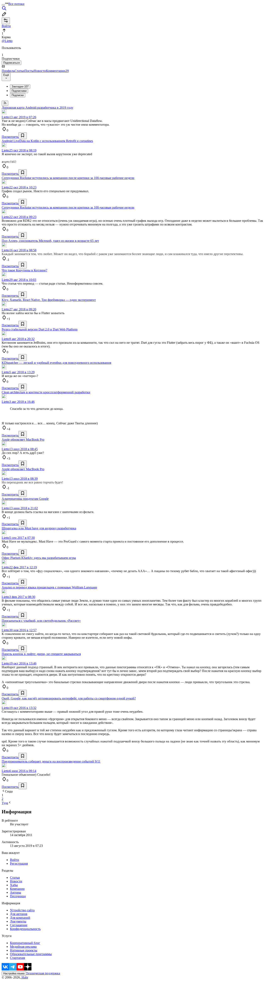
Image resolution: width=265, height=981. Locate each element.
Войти (14, 860)
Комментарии (57, 71)
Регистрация (19, 863)
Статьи (19, 71)
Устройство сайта (22, 910)
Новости (40, 71)
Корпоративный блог (25, 943)
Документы (18, 921)
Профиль (8, 71)
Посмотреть (10, 136)
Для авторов (18, 914)
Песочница (18, 896)
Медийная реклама (23, 946)
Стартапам (17, 958)
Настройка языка (13, 973)
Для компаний (20, 917)
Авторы (15, 892)
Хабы (14, 885)
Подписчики (19, 90)
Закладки (20, 86)
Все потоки (16, 4)
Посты (29, 71)
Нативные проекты (23, 950)
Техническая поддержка (43, 973)
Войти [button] (6, 26)
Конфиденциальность (25, 929)
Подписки (18, 95)
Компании (17, 888)
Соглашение (18, 925)
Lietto (5, 117)
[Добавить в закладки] (22, 135)
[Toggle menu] (3, 5)
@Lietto (7, 41)
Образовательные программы (31, 954)
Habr (24, 977)
